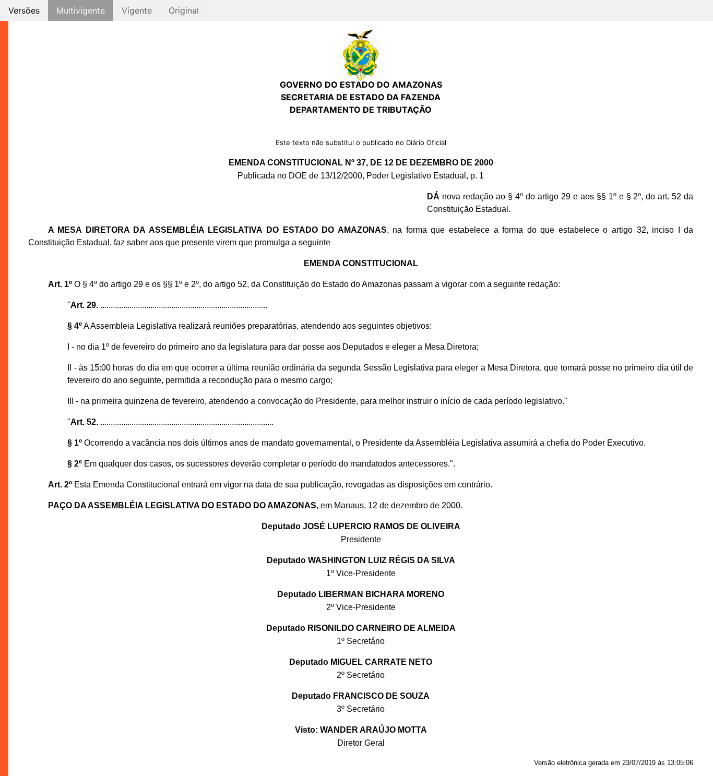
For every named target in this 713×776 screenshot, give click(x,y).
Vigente (137, 10)
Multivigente (80, 10)
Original (184, 10)
